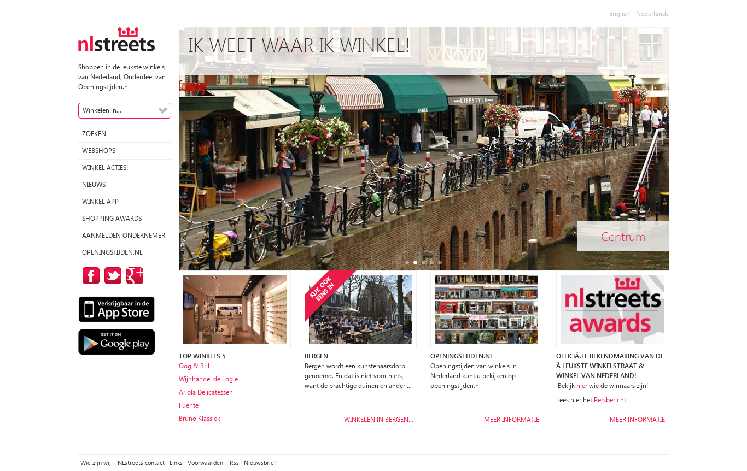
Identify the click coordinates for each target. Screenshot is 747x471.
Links (176, 462)
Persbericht (610, 400)
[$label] (361, 308)
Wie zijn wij (96, 462)
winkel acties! (105, 167)
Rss (234, 462)
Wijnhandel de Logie (208, 379)
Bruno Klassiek (199, 418)
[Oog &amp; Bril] (235, 308)
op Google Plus (133, 275)
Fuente (189, 405)
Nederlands (652, 13)
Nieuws (94, 184)
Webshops (98, 150)
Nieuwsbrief (260, 462)
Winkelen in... (102, 110)
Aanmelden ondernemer (123, 235)
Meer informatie (511, 419)
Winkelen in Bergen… (378, 419)
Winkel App (100, 201)
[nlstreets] (116, 38)
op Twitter (111, 275)
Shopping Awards (112, 218)
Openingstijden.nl (112, 252)
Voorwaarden (206, 462)
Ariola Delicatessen (206, 392)
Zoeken (94, 133)
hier (581, 385)
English (619, 13)
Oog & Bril (194, 366)
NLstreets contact (141, 462)
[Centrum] (424, 158)
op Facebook (89, 275)
